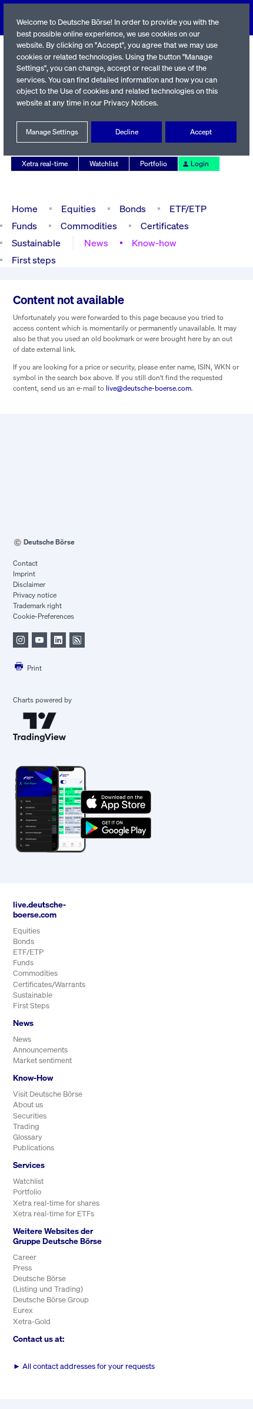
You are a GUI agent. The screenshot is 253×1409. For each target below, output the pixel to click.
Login (200, 163)
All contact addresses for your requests (84, 1366)
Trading (26, 1126)
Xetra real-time (45, 163)
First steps (34, 259)
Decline (126, 131)
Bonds (132, 208)
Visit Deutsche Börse (47, 1094)
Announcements (40, 1050)
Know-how (154, 242)
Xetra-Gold (32, 1321)
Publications (33, 1148)
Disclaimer (29, 584)
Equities (78, 208)
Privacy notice (34, 594)
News (96, 242)
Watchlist (103, 163)
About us (28, 1105)
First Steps (31, 1006)
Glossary (27, 1137)
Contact (25, 563)
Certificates (165, 225)
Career (24, 1257)
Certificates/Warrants (49, 984)
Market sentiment (42, 1060)
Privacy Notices (130, 103)
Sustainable (36, 242)
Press (22, 1268)
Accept (201, 131)
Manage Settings (52, 131)
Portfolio (153, 163)
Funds (24, 225)
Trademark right (37, 605)
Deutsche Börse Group (51, 1300)
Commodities (89, 225)
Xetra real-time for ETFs (53, 1214)
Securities (29, 1116)
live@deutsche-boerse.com (148, 388)
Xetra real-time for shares (56, 1203)
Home (25, 208)
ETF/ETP (188, 208)
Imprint (24, 573)
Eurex (23, 1310)
